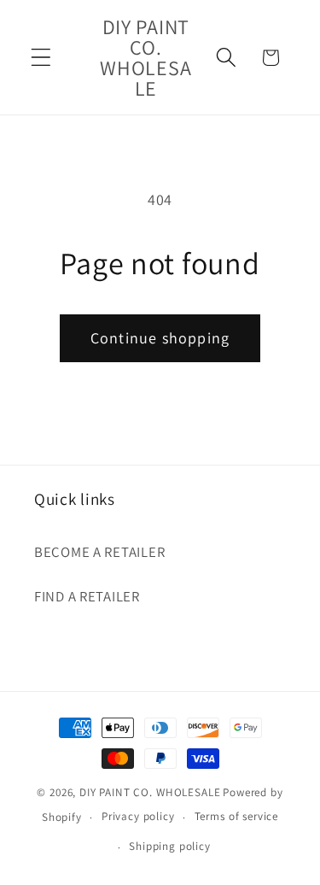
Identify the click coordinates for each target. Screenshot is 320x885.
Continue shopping (160, 338)
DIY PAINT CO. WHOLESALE (149, 792)
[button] (41, 57)
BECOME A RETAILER (99, 551)
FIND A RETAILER (87, 596)
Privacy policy (138, 816)
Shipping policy (170, 846)
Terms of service (236, 816)
